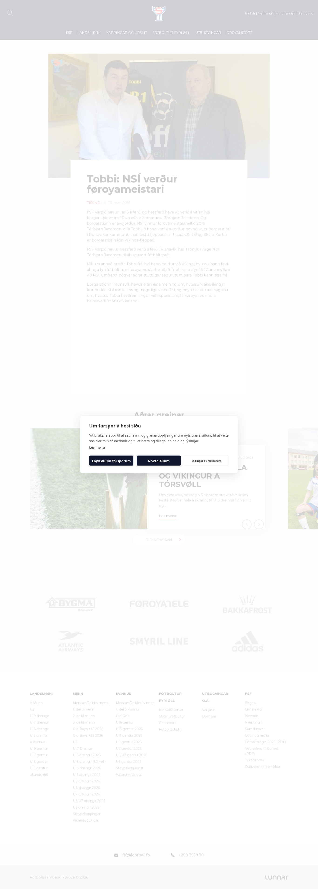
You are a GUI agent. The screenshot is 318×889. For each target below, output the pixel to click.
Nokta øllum (159, 460)
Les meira (97, 447)
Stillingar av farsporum (206, 460)
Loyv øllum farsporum (111, 460)
